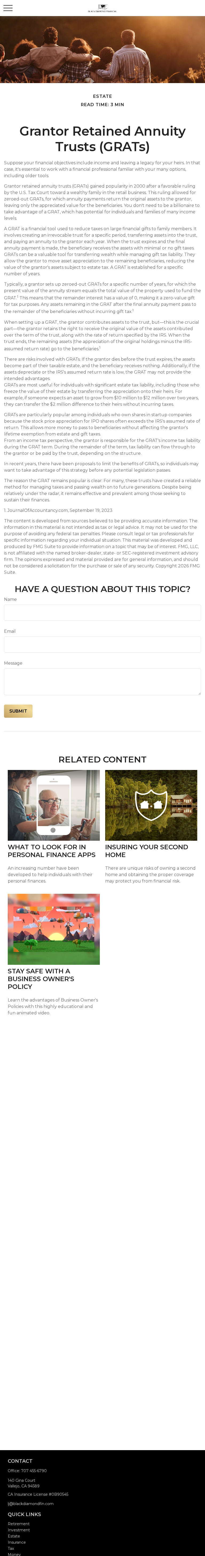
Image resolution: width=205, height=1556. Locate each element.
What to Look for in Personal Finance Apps (52, 851)
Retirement (19, 1523)
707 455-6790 (34, 1470)
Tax (11, 1548)
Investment (19, 1530)
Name (10, 599)
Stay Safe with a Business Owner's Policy (41, 979)
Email (10, 631)
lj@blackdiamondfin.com (31, 1503)
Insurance (17, 1542)
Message (13, 663)
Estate (14, 1536)
